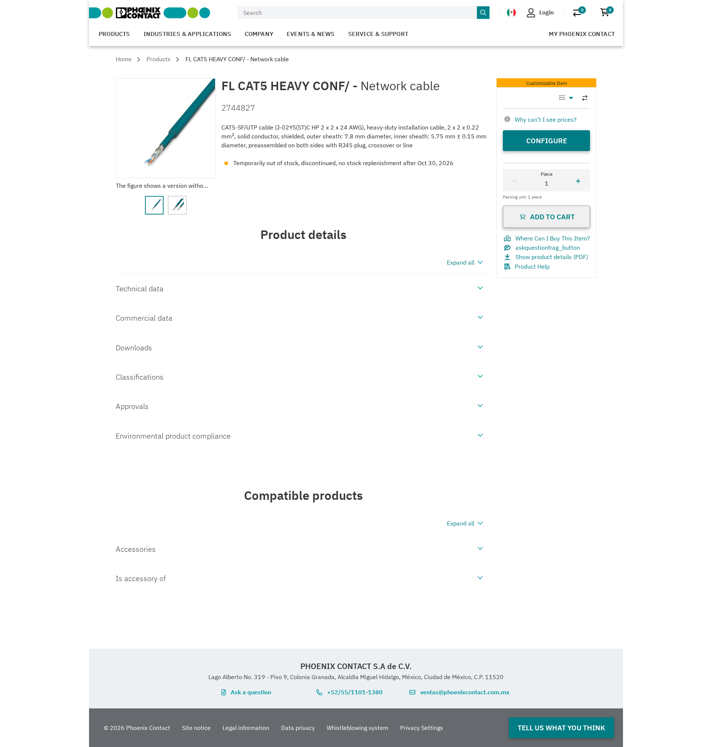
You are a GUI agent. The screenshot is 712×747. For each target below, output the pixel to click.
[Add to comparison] (585, 98)
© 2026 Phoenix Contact (137, 727)
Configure (546, 140)
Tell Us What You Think (561, 727)
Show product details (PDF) (551, 257)
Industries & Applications (187, 33)
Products (114, 33)
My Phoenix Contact (582, 33)
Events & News (311, 33)
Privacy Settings (421, 727)
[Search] (483, 12)
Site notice (196, 727)
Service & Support (378, 33)
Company (259, 33)
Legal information (245, 727)
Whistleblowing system (357, 727)
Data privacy (298, 727)
